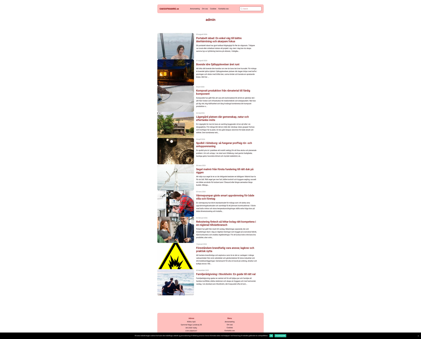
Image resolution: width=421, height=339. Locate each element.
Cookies (213, 9)
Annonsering (195, 9)
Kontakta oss (223, 9)
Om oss (205, 9)
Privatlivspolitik (280, 335)
